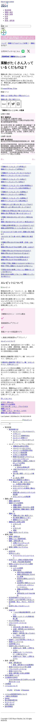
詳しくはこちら (6, 398)
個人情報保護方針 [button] (11, 700)
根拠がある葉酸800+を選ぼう (19, 480)
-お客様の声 (17, 465)
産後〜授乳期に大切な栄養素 (19, 673)
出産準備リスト (14, 644)
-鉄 (14, 526)
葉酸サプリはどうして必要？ (18, 43)
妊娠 (6, 18)
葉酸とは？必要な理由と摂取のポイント (15, 95)
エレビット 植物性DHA (21, 436)
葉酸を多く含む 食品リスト (10, 99)
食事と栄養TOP (14, 536)
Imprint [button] (7, 698)
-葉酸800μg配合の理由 (21, 446)
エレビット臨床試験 (20, 452)
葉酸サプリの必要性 (16, 503)
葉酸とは (12, 513)
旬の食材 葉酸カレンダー (22, 518)
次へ (33, 159)
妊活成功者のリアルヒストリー (20, 597)
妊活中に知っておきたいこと (19, 606)
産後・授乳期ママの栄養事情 (23, 665)
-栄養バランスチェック (21, 543)
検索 (2, 26)
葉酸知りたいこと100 (20, 520)
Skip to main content (7, 2)
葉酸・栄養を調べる (16, 541)
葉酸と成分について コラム (18, 532)
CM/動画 (8, 684)
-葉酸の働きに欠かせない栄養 (23, 507)
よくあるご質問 (18, 478)
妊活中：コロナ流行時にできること (21, 599)
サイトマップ (9, 702)
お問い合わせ (9, 704)
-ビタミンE (17, 528)
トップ (3, 43)
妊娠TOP (12, 610)
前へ (2, 159)
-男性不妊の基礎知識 (24, 572)
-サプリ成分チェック (20, 545)
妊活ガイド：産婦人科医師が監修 (21, 560)
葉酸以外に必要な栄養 (17, 522)
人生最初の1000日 (11, 677)
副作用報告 (9, 706)
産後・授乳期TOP (15, 663)
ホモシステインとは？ (21, 486)
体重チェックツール (16, 642)
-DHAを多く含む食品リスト (23, 627)
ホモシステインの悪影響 (21, 496)
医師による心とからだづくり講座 (21, 564)
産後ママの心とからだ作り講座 (20, 667)
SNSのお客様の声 (23, 467)
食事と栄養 (9, 14)
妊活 (6, 16)
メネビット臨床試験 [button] (20, 454)
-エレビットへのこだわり (22, 448)
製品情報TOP (13, 429)
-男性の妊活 (17, 570)
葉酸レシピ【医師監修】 (17, 539)
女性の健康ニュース (12, 675)
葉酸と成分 (9, 12)
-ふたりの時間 (18, 568)
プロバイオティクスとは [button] (17, 623)
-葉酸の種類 (17, 505)
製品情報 (8, 10)
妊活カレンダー (14, 553)
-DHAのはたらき (19, 637)
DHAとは (12, 625)
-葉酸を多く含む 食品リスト (23, 515)
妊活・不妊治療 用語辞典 (22, 562)
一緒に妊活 (13, 566)
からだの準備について (17, 621)
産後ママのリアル (15, 671)
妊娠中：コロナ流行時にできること (21, 639)
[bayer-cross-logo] (3, 35)
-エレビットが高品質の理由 (22, 450)
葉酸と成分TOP (14, 501)
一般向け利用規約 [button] (11, 696)
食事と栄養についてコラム (18, 547)
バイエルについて (11, 686)
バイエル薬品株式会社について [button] (16, 694)
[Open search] (1, 24)
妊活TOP (12, 551)
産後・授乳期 (9, 20)
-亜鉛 (14, 530)
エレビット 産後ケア (20, 438)
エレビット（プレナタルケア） (24, 431)
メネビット (17, 433)
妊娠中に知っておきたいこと (19, 646)
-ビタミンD (17, 524)
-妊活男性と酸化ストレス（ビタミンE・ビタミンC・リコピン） (26, 585)
